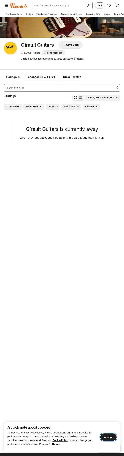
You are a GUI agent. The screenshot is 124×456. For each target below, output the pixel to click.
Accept (108, 437)
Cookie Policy (60, 440)
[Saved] (109, 5)
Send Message (54, 52)
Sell (100, 5)
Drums (107, 14)
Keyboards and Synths (71, 14)
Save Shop (72, 44)
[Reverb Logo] (18, 5)
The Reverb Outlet (13, 14)
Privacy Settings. (49, 444)
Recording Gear (93, 14)
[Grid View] (75, 97)
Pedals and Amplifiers (46, 14)
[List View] (80, 97)
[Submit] (116, 88)
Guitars (29, 14)
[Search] (88, 5)
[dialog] (62, 437)
